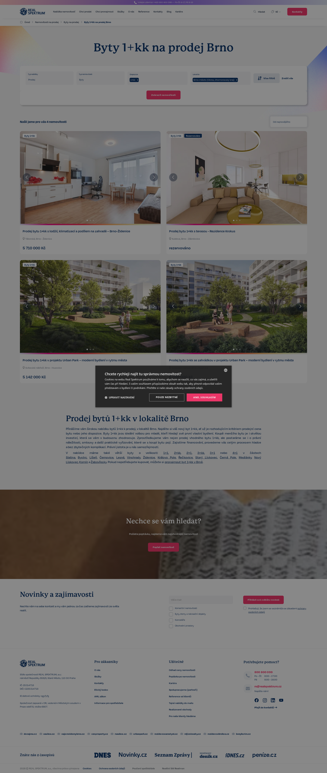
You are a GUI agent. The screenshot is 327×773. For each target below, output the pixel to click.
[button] (119, 397)
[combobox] (225, 370)
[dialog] (163, 386)
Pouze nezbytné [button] (167, 397)
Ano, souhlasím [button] (204, 397)
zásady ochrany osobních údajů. (184, 388)
